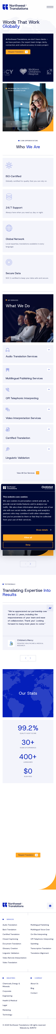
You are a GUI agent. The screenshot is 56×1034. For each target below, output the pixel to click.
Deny (28, 545)
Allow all (28, 537)
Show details (42, 530)
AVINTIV (33, 1028)
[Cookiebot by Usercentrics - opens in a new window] (41, 487)
